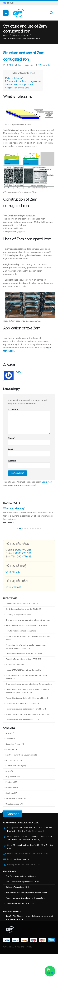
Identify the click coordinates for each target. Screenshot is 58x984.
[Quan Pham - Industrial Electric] (18, 13)
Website (12, 460)
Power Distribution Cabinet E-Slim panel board (27, 698)
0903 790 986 (23, 550)
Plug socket (10, 776)
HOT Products (11, 760)
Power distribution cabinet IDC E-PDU (22, 719)
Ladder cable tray (25, 65)
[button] (17, 528)
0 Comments (44, 65)
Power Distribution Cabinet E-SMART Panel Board (28, 714)
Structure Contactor (15, 664)
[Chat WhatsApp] (50, 971)
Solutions (9, 793)
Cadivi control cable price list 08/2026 (23, 609)
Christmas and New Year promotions (22, 703)
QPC (11, 65)
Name (11, 438)
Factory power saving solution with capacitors (26, 625)
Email (11, 449)
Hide (32, 73)
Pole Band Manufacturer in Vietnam (22, 603)
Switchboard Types (14, 798)
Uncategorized (12, 804)
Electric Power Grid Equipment (19, 755)
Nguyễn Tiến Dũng (13, 916)
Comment (13, 409)
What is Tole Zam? (14, 78)
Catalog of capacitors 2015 (18, 614)
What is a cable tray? (14, 508)
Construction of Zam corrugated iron (23, 81)
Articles (8, 733)
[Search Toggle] (51, 13)
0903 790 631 (24, 556)
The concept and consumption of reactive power (28, 620)
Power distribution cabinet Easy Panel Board (26, 709)
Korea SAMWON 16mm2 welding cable (23, 670)
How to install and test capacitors (21, 631)
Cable (8, 738)
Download (10, 749)
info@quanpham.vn (21, 859)
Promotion (10, 787)
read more (8, 522)
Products (9, 782)
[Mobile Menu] (6, 13)
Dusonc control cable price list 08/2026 (24, 653)
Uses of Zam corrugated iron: (19, 84)
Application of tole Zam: (17, 88)
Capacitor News (12, 744)
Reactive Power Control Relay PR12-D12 (23, 659)
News (7, 771)
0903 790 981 (23, 553)
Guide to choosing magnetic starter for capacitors (29, 684)
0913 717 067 (12, 571)
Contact (12, 814)
